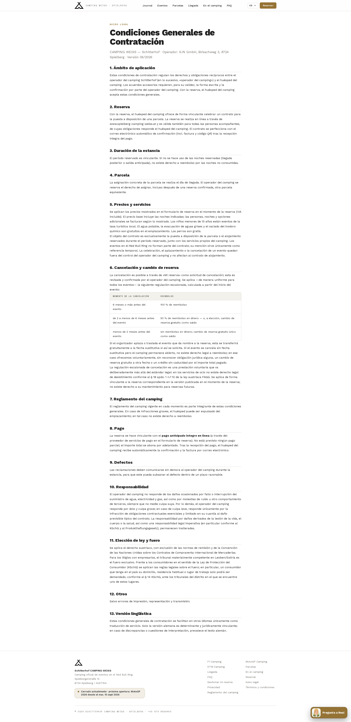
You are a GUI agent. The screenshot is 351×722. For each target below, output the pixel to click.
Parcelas (178, 5)
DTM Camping (216, 666)
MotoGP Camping (256, 661)
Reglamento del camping (222, 692)
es (251, 5)
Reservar (268, 5)
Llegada (193, 5)
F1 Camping (214, 661)
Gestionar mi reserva (220, 682)
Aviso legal (252, 682)
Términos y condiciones (260, 687)
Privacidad (213, 687)
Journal (147, 5)
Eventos (162, 5)
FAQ (229, 5)
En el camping (212, 5)
